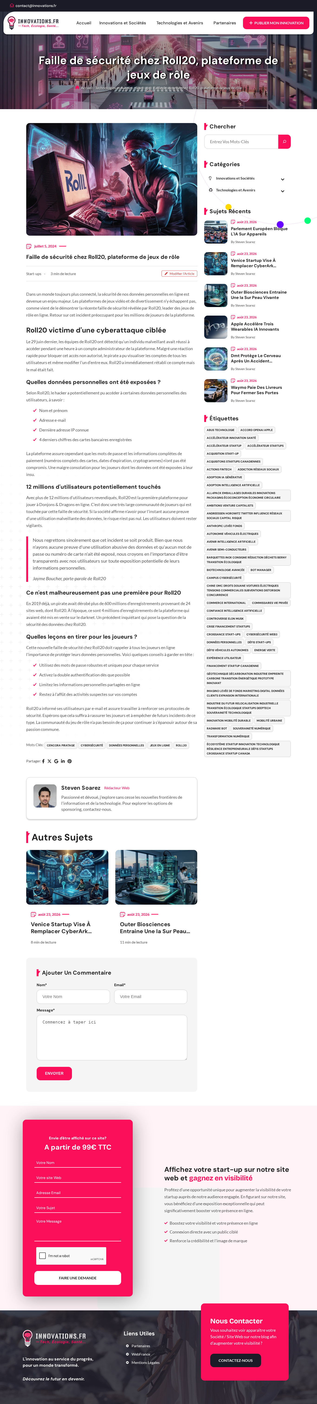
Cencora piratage (61, 745)
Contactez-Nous (236, 1360)
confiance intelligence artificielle (234, 611)
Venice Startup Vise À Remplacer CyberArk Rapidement (61, 928)
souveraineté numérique (252, 728)
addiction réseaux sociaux (258, 469)
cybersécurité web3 (261, 634)
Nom (42, 985)
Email (120, 985)
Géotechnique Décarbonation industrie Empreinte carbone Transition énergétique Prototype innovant (245, 678)
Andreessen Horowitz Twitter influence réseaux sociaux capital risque (244, 516)
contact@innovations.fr (36, 5)
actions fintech (219, 469)
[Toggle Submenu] (283, 179)
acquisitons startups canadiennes (233, 461)
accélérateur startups (265, 446)
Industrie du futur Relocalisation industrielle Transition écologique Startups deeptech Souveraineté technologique (242, 708)
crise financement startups (228, 626)
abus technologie (220, 430)
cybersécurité (92, 745)
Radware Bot (217, 728)
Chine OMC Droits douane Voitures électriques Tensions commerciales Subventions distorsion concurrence (243, 590)
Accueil (83, 23)
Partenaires (224, 23)
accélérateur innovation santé (231, 438)
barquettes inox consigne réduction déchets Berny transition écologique (247, 560)
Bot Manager (261, 570)
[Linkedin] (63, 761)
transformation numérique (228, 736)
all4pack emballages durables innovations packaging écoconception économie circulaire (244, 495)
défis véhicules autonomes (227, 650)
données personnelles (126, 745)
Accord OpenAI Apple (256, 430)
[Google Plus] (56, 761)
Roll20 (181, 745)
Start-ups (143, 88)
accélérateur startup (224, 446)
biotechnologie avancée (226, 570)
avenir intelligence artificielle (231, 542)
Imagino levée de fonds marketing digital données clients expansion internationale (245, 693)
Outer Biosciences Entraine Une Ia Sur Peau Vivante (153, 928)
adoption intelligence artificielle (233, 485)
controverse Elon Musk (225, 619)
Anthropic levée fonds (224, 526)
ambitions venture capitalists (230, 505)
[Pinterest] (69, 761)
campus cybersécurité (224, 578)
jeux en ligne (160, 745)
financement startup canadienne (233, 666)
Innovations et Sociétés (122, 23)
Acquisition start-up (223, 454)
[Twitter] (49, 761)
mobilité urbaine (269, 721)
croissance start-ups (223, 634)
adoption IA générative (224, 477)
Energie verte (264, 650)
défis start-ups (259, 642)
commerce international (226, 603)
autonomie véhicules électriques (232, 534)
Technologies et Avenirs (179, 23)
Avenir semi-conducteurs (226, 549)
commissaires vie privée (270, 603)
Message (46, 1010)
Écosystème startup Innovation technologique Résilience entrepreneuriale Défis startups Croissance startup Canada (243, 748)
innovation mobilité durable (229, 721)
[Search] (284, 142)
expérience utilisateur (224, 658)
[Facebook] (43, 761)
